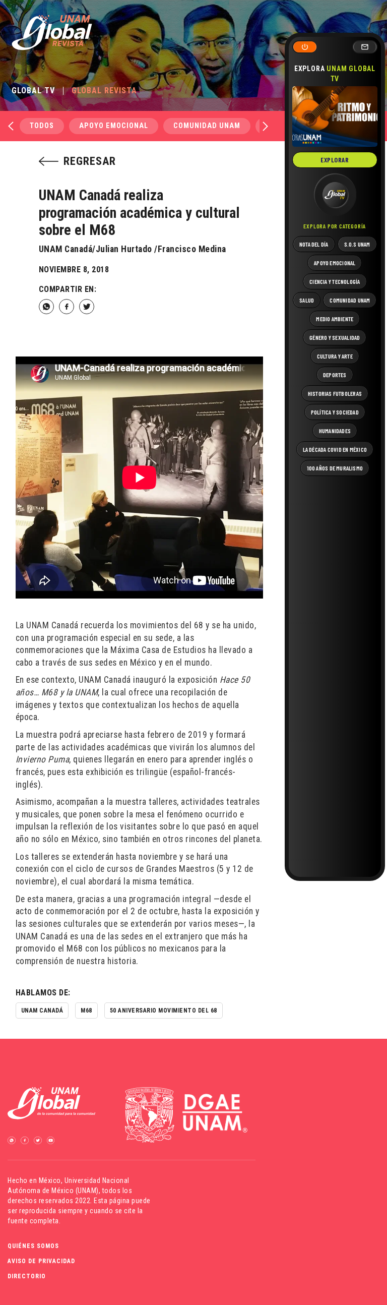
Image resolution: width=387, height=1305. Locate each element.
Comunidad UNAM (206, 126)
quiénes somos (33, 1246)
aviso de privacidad (41, 1261)
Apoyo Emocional (113, 126)
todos (42, 126)
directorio (27, 1276)
